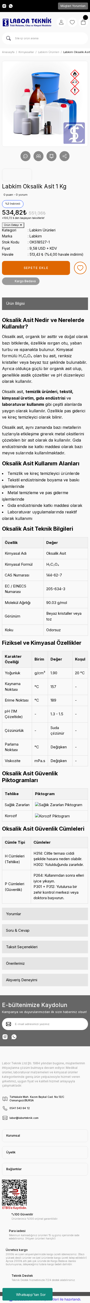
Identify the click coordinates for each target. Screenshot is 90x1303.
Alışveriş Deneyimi (21, 980)
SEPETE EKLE (36, 268)
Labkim (36, 236)
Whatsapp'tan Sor (31, 1294)
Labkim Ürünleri (43, 230)
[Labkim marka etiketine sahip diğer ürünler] (17, 175)
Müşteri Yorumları (73, 6)
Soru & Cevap (18, 930)
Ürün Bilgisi (15, 303)
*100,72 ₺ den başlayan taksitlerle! (23, 217)
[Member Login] (61, 22)
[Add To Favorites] (80, 268)
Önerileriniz (15, 963)
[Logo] (27, 22)
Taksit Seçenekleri (22, 946)
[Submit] (8, 1024)
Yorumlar (13, 913)
